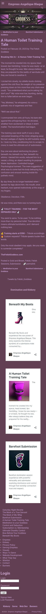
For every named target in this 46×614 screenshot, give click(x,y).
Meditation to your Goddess (15, 523)
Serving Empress (10, 547)
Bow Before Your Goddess (14, 533)
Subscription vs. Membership (16, 528)
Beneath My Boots (11, 536)
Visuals (6, 550)
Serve (15, 606)
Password (5, 585)
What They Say (9, 558)
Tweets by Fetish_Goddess (20, 279)
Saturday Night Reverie (13, 510)
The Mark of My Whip (12, 515)
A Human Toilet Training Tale (16, 520)
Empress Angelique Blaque (25, 4)
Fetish (28, 261)
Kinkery (6, 542)
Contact (6, 563)
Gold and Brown (17, 261)
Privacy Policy (9, 545)
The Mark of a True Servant (15, 512)
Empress (6, 540)
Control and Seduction (13, 525)
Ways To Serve (9, 553)
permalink (30, 264)
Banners (6, 565)
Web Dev (24, 606)
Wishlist (6, 560)
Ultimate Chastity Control (14, 530)
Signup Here (6, 597)
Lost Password (7, 600)
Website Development (12, 555)
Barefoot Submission (35, 32)
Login (3, 578)
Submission (15, 264)
